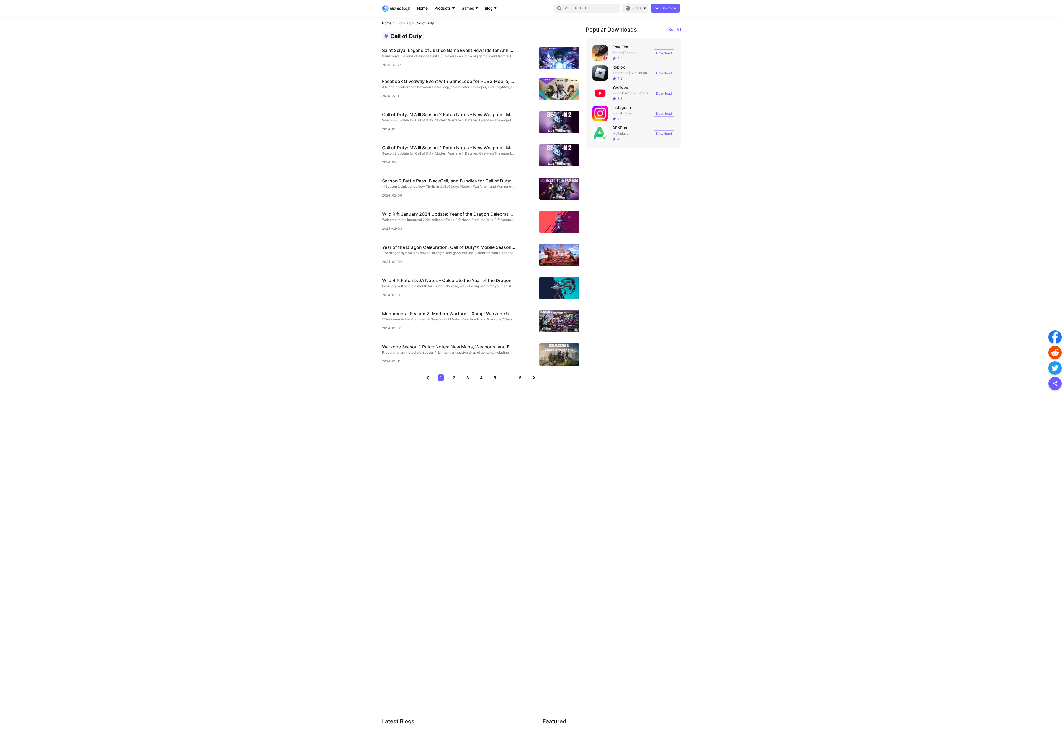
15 (519, 377)
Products (442, 8)
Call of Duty (425, 23)
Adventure (620, 73)
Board (628, 113)
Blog (489, 8)
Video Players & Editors (630, 93)
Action (617, 53)
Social (617, 113)
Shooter (631, 53)
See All (675, 29)
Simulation (639, 73)
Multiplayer (621, 133)
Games (467, 8)
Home (422, 8)
